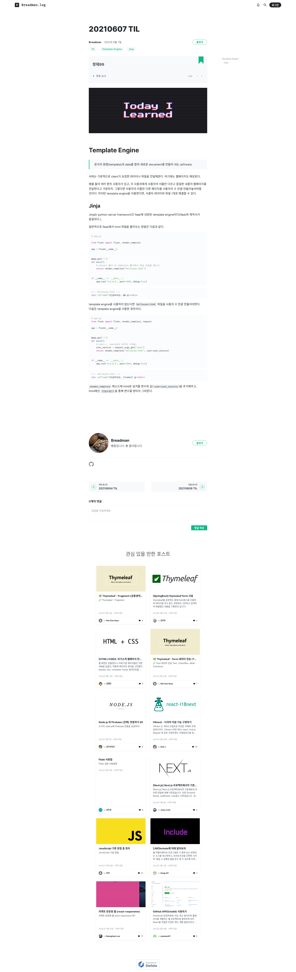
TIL (93, 49)
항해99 (98, 64)
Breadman (95, 42)
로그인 (275, 5)
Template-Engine (112, 49)
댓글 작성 (199, 528)
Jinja (226, 62)
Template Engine (230, 58)
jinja (131, 49)
